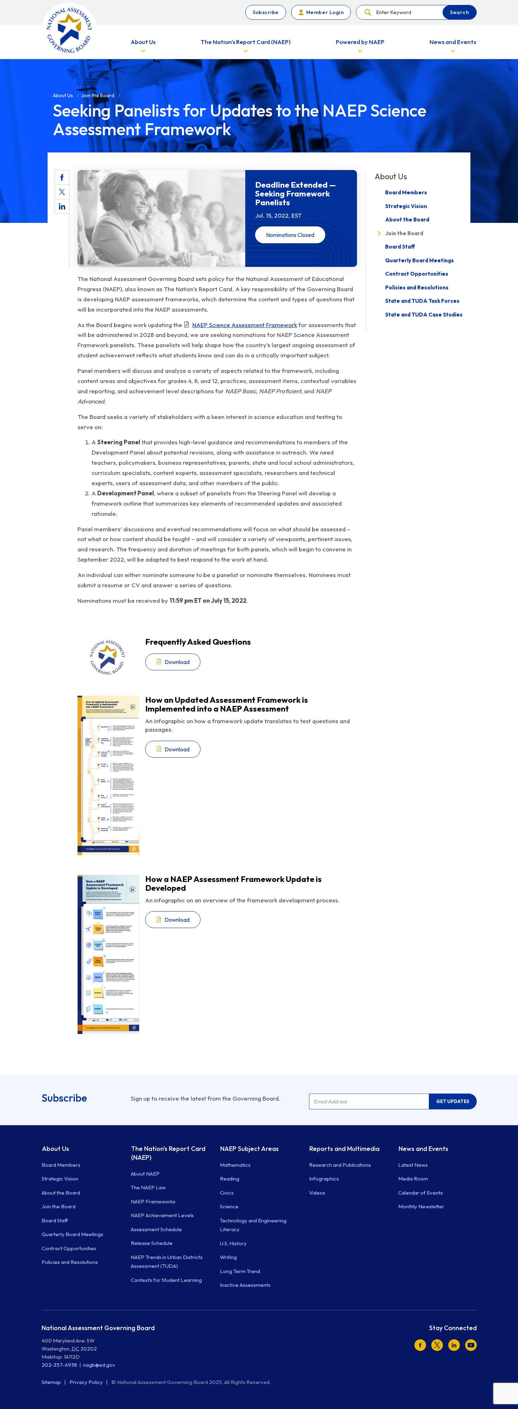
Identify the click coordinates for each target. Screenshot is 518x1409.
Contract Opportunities (416, 274)
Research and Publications (340, 1164)
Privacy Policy (86, 1382)
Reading (229, 1178)
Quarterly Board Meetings (419, 260)
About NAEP (145, 1173)
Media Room (413, 1178)
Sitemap (52, 1382)
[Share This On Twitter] (62, 192)
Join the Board (404, 233)
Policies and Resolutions (417, 287)
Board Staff (400, 247)
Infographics (324, 1178)
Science (229, 1206)
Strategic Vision (406, 206)
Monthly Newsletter (421, 1206)
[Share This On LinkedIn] (62, 206)
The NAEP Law (148, 1187)
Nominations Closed (290, 234)
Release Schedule (152, 1243)
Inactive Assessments (245, 1285)
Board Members (406, 192)
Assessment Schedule (156, 1229)
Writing (228, 1257)
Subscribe (266, 12)
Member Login (325, 12)
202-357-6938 (59, 1364)
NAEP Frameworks (153, 1201)
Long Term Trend (240, 1271)
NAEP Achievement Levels (162, 1215)
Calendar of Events (420, 1192)
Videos (317, 1192)
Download (177, 661)
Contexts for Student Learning (166, 1280)
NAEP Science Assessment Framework (244, 324)
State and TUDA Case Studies (424, 314)
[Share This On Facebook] (62, 177)
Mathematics (235, 1164)
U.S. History (233, 1243)
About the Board (407, 220)
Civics (227, 1192)
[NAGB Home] (69, 30)
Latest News (413, 1164)
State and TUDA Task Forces (422, 301)
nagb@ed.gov (99, 1364)
